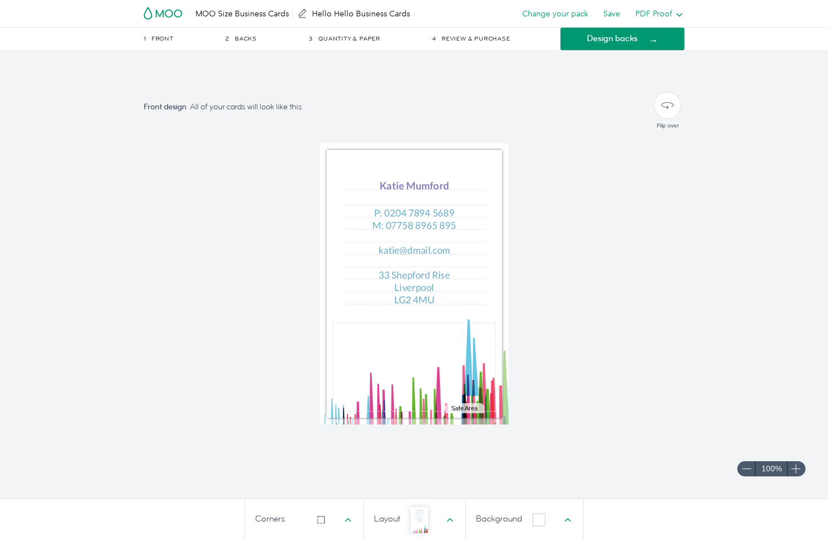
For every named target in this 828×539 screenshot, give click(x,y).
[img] (414, 370)
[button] (184, 39)
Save (611, 13)
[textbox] (414, 213)
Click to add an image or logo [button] (413, 366)
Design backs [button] (612, 38)
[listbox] (656, 13)
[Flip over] (667, 105)
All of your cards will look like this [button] (246, 106)
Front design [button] (165, 106)
